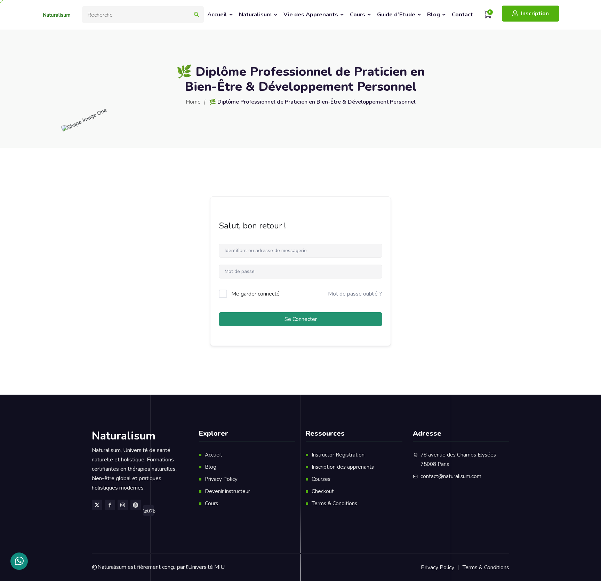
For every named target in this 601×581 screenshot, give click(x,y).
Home (193, 102)
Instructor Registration (338, 454)
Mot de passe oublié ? (355, 294)
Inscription (535, 13)
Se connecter (301, 319)
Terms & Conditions (334, 503)
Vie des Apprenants (310, 14)
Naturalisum (255, 14)
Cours (357, 14)
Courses (321, 479)
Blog (433, 14)
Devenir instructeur (227, 491)
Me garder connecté (255, 294)
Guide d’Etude (396, 14)
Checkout (323, 491)
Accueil (217, 14)
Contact (462, 14)
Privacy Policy (221, 479)
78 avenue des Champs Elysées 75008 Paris (458, 459)
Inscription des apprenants (343, 466)
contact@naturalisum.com (450, 476)
